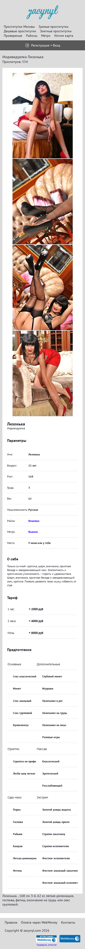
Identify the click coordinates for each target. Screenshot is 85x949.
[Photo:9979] (43, 287)
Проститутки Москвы (19, 26)
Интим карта (63, 35)
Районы (31, 35)
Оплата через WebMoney (39, 922)
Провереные (13, 35)
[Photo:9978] (43, 201)
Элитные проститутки (56, 31)
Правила (11, 922)
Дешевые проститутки (20, 31)
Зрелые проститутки (53, 26)
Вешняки (33, 521)
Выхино (33, 532)
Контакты (68, 922)
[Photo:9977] (43, 115)
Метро (46, 35)
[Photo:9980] (43, 373)
